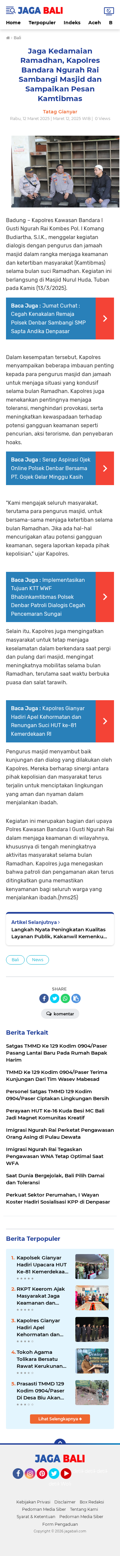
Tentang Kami (84, 1509)
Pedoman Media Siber (44, 1509)
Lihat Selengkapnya (58, 1418)
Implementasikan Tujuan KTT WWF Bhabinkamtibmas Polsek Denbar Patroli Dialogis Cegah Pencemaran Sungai (48, 597)
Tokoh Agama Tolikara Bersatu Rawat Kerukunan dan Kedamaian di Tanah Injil (40, 1359)
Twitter (57, 1482)
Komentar (63, 1013)
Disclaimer (65, 1501)
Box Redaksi (92, 1501)
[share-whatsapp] (65, 998)
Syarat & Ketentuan (36, 1516)
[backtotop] (60, 1445)
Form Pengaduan (60, 1524)
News (37, 959)
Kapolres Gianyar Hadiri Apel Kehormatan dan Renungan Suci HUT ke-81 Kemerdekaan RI (42, 1327)
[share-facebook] (44, 998)
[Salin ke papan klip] (76, 998)
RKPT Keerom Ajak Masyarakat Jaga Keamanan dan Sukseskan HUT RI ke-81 (41, 1296)
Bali (15, 959)
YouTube (70, 1482)
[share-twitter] (54, 998)
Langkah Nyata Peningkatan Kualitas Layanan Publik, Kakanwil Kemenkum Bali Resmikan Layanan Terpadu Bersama (60, 933)
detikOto (83, 1471)
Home (13, 23)
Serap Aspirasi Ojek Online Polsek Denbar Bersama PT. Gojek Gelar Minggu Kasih (50, 468)
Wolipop (70, 1484)
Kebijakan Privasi (33, 1501)
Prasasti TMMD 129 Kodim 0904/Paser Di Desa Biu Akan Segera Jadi (40, 1390)
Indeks (72, 23)
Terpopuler (42, 23)
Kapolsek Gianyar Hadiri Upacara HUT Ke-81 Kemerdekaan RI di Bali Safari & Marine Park (42, 1264)
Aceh (94, 23)
